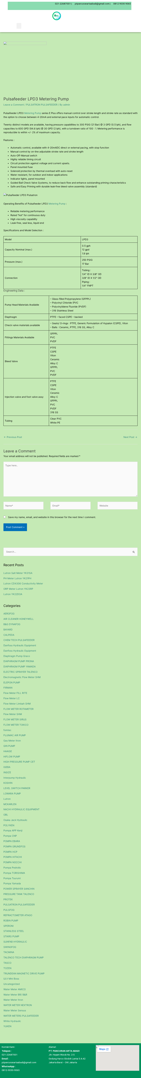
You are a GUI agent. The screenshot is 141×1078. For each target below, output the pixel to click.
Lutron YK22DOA (12, 594)
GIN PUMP (9, 746)
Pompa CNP (10, 835)
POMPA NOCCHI (12, 862)
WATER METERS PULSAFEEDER (21, 1015)
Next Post (130, 437)
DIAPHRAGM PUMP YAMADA (19, 666)
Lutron (7, 799)
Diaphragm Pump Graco (16, 656)
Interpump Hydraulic (14, 777)
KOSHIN (7, 783)
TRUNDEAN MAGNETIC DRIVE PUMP (24, 973)
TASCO (7, 962)
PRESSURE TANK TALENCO (18, 894)
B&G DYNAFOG (11, 624)
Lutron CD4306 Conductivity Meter (23, 583)
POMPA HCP (10, 851)
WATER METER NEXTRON (17, 1005)
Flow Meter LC (11, 698)
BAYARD (8, 629)
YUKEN (7, 1026)
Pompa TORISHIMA (14, 873)
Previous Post (13, 437)
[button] (19, 26)
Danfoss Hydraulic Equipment (19, 645)
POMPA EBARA (11, 841)
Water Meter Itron (13, 999)
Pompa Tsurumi (12, 878)
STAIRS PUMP (11, 936)
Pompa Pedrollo (12, 867)
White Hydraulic (12, 1021)
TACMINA (8, 952)
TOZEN (7, 968)
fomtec (7, 730)
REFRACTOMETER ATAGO (17, 915)
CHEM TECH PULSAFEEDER (19, 640)
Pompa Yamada (12, 883)
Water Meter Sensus (14, 1010)
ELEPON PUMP (11, 682)
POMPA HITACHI (12, 857)
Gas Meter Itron (12, 740)
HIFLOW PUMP (11, 756)
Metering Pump (32, 113)
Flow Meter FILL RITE (15, 693)
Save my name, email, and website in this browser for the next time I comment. (52, 517)
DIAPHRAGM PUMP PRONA (18, 661)
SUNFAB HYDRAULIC (15, 941)
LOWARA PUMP (12, 793)
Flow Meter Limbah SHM (17, 703)
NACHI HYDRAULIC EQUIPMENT (21, 809)
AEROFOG (8, 613)
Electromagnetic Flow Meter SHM (22, 677)
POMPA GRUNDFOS (14, 846)
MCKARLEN (9, 804)
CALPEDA (8, 635)
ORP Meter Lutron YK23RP (18, 588)
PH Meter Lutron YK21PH (17, 578)
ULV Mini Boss (11, 978)
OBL (5, 814)
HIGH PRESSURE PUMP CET (19, 761)
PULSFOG (8, 910)
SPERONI (8, 926)
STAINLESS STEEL (13, 931)
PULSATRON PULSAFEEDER (41, 104)
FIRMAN (7, 687)
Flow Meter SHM (12, 714)
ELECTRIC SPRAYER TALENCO (20, 671)
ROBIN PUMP (10, 920)
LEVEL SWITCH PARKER (16, 788)
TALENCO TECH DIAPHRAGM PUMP (23, 957)
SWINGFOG (9, 947)
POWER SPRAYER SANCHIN (18, 888)
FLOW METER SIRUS (14, 719)
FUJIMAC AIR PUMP (14, 735)
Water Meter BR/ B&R (15, 994)
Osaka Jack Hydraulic (15, 820)
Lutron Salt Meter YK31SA (17, 573)
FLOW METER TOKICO (15, 724)
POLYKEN (8, 825)
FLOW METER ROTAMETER (18, 709)
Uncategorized (11, 984)
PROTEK (8, 899)
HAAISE (7, 751)
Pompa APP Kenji (12, 830)
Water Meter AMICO (14, 989)
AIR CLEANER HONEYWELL (18, 619)
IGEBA (6, 767)
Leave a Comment (13, 104)
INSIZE (7, 772)
